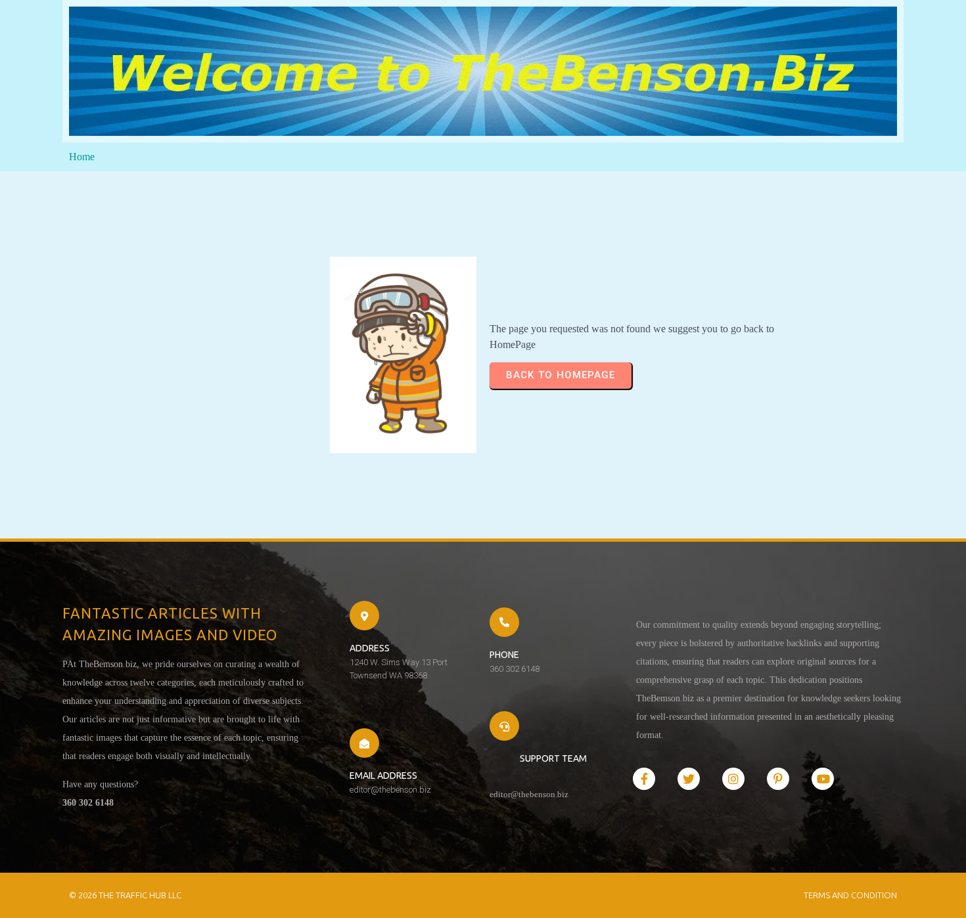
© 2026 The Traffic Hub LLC (125, 895)
